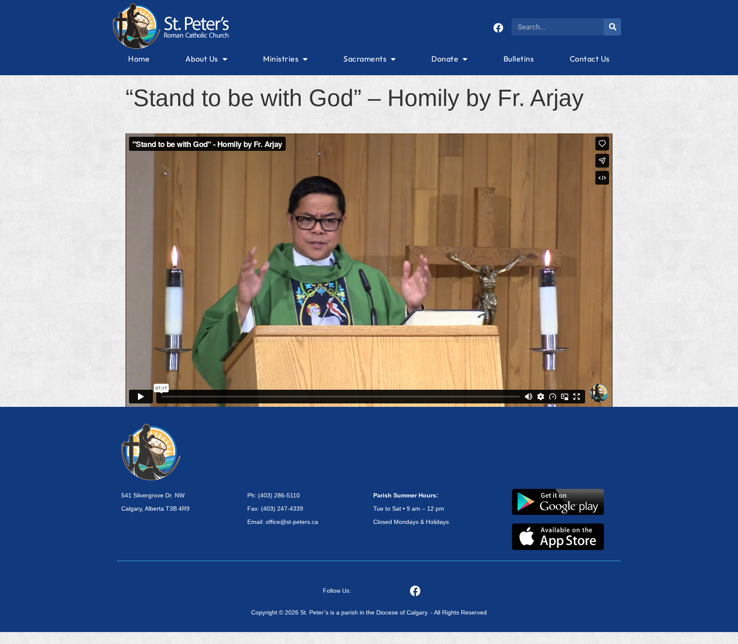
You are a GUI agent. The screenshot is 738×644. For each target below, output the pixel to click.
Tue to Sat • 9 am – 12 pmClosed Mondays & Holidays (411, 508)
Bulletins (519, 59)
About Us (201, 59)
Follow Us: (337, 590)
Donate (444, 59)
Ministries (281, 59)
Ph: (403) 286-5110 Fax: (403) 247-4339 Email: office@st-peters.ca (282, 508)
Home (138, 59)
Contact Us (590, 59)
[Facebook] (498, 28)
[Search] (612, 26)
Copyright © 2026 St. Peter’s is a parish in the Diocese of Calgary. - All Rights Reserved (369, 612)
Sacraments (365, 59)
